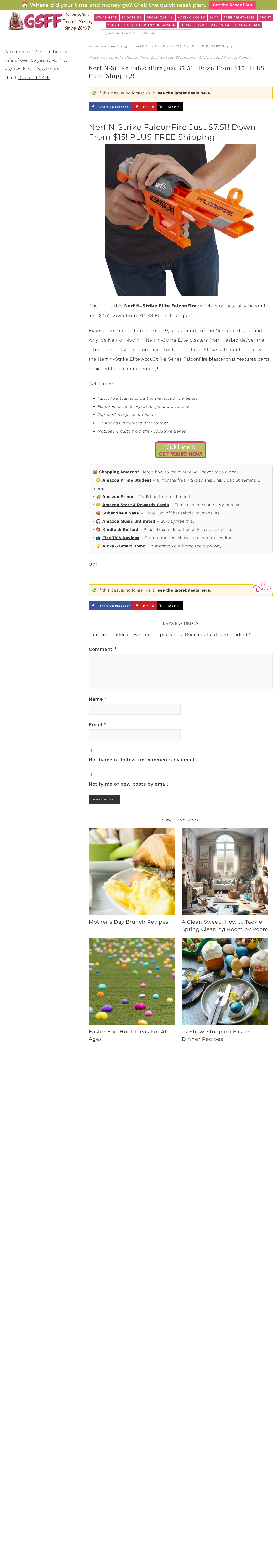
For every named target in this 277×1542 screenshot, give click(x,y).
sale (231, 306)
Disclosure (186, 57)
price (226, 529)
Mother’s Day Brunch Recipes (128, 922)
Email (98, 724)
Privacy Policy (237, 57)
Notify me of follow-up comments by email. (142, 759)
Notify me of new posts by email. (129, 784)
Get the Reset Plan (232, 4)
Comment (103, 649)
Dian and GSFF (34, 77)
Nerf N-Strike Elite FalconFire (160, 306)
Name (98, 699)
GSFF (49, 21)
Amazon (252, 306)
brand (233, 330)
